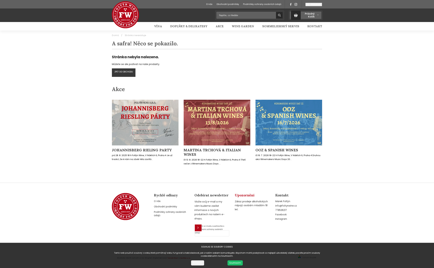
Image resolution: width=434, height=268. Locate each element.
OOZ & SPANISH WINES (276, 150)
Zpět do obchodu (123, 71)
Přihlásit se (198, 227)
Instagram (281, 219)
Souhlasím (235, 262)
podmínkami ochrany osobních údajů (209, 231)
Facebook (281, 214)
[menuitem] (160, 26)
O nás (209, 4)
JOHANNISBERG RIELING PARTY (142, 150)
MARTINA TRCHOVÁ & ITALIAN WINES (212, 152)
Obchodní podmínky (227, 4)
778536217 (281, 210)
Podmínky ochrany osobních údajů (262, 4)
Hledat (279, 15)
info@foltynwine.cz (286, 205)
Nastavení (197, 263)
